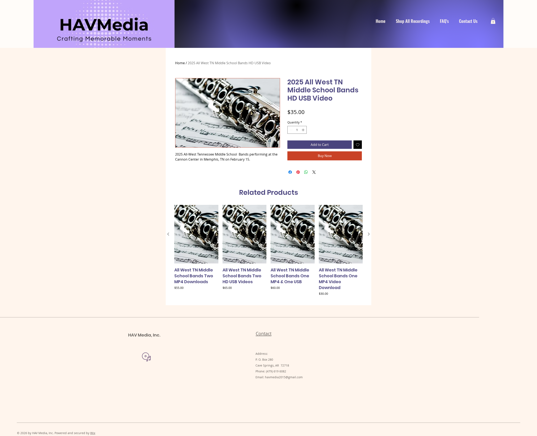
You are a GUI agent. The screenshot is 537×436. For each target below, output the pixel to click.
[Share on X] (314, 172)
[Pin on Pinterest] (298, 172)
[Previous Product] (168, 234)
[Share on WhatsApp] (306, 172)
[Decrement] (290, 130)
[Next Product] (368, 234)
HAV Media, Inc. (144, 335)
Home (180, 63)
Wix (92, 433)
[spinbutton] (297, 130)
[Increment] (303, 130)
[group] (268, 253)
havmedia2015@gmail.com (284, 377)
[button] (493, 21)
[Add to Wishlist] (357, 144)
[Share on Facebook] (290, 172)
